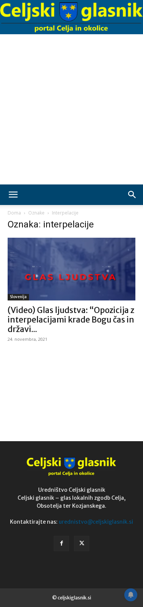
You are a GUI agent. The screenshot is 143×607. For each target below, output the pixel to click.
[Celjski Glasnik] (71, 17)
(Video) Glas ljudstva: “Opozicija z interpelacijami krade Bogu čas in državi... (71, 319)
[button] (13, 194)
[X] (81, 543)
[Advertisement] (71, 109)
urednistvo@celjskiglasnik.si (96, 521)
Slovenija (18, 296)
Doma (14, 213)
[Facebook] (61, 543)
